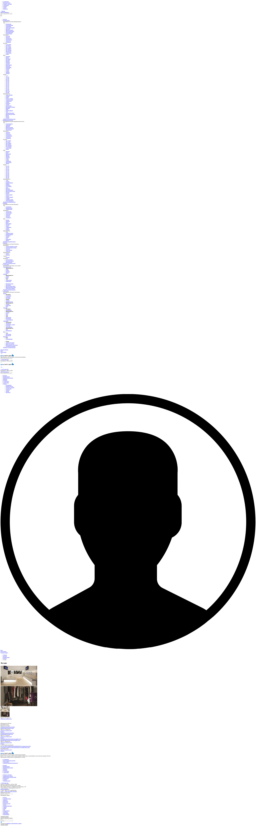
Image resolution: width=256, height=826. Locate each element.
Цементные (8, 281)
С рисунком (8, 52)
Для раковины (9, 327)
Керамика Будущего (10, 107)
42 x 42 (7, 86)
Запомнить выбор (4, 816)
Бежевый (8, 56)
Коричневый (9, 65)
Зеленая (7, 229)
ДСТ (7, 238)
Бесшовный (8, 24)
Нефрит (7, 184)
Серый (7, 69)
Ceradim (7, 198)
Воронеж (5, 800)
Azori (7, 180)
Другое (4, 384)
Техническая (9, 129)
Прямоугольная (9, 301)
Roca (7, 306)
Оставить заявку (4, 652)
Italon (7, 109)
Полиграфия (6, 761)
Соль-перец (8, 44)
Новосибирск (6, 814)
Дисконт (5, 6)
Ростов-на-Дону (6, 803)
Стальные (8, 297)
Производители (6, 2)
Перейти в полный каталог (9, 119)
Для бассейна (9, 212)
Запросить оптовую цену (6, 718)
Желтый (8, 61)
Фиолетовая (8, 162)
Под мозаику (9, 145)
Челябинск (5, 812)
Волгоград (5, 802)
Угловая (7, 300)
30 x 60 (7, 83)
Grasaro (7, 102)
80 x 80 (7, 92)
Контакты (5, 8)
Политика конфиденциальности (10, 763)
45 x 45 (7, 87)
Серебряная (8, 227)
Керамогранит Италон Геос (7, 734)
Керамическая (9, 208)
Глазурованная (9, 123)
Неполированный (10, 31)
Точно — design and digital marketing (9, 791)
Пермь (4, 808)
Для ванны (8, 323)
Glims (7, 269)
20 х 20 (7, 79)
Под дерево (8, 46)
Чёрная (7, 163)
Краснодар (5, 801)
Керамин (8, 108)
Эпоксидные (9, 280)
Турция (7, 117)
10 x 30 (7, 167)
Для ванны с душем (10, 324)
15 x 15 (7, 77)
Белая (7, 152)
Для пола (8, 36)
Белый (7, 57)
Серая (7, 158)
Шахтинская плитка (10, 114)
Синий (7, 71)
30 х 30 (7, 81)
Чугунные (8, 298)
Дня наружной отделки (11, 247)
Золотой (8, 63)
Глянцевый (8, 26)
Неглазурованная (10, 128)
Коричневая (8, 223)
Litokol (7, 270)
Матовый (8, 28)
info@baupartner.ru (5, 12)
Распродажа (6, 778)
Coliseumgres (9, 101)
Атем (7, 187)
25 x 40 (7, 173)
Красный (8, 66)
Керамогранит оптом (8, 776)
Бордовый (8, 59)
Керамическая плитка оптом (9, 777)
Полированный (9, 32)
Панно (7, 54)
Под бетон (8, 45)
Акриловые (8, 295)
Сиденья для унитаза (10, 346)
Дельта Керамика (10, 200)
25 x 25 (7, 172)
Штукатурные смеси (10, 286)
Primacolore (8, 239)
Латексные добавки (10, 288)
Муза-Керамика (9, 190)
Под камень (8, 48)
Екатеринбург (6, 810)
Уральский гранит (10, 113)
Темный (8, 72)
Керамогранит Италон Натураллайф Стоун (10, 740)
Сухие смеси (6, 264)
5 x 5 (7, 75)
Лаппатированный (10, 27)
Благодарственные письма (9, 760)
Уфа (4, 809)
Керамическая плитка (8, 120)
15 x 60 (7, 78)
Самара (5, 807)
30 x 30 (7, 174)
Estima (7, 97)
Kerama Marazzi (9, 110)
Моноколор (8, 51)
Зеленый (8, 62)
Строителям (6, 5)
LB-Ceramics (9, 105)
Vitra (7, 111)
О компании (6, 1)
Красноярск (6, 813)
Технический (9, 33)
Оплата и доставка (7, 4)
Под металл (8, 49)
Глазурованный (9, 25)
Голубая (7, 224)
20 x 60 (7, 80)
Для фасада (8, 42)
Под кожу (8, 141)
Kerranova (8, 103)
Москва (5, 797)
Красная (8, 157)
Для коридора (9, 39)
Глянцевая (8, 125)
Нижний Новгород (7, 806)
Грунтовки (8, 285)
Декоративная (9, 209)
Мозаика (5, 203)
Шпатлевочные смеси (11, 287)
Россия (7, 116)
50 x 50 (7, 89)
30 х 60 (7, 175)
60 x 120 (8, 91)
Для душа (8, 325)
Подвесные (8, 318)
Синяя (7, 159)
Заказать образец (4, 349)
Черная (7, 220)
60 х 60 (7, 90)
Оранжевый (8, 67)
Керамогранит (6, 20)
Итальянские (9, 330)
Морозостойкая (9, 127)
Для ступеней (9, 250)
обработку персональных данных (14, 823)
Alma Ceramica (9, 194)
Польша (7, 192)
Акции (4, 7)
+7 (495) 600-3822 (5, 359)
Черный (7, 73)
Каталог (5, 19)
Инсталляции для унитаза (12, 345)
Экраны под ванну (10, 342)
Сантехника (6, 291)
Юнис (7, 273)
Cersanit (7, 96)
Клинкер (5, 242)
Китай (7, 115)
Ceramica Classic (9, 99)
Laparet (7, 104)
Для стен (8, 37)
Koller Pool (8, 305)
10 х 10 (7, 166)
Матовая (8, 126)
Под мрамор (8, 50)
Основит (8, 271)
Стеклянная (8, 206)
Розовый (8, 68)
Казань (4, 804)
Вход (2, 351)
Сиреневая (8, 161)
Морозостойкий (9, 30)
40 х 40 (7, 85)
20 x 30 (7, 170)
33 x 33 (7, 84)
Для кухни (8, 40)
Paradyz (7, 253)
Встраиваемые (9, 339)
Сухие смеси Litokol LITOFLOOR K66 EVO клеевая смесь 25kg (15, 747)
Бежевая (8, 151)
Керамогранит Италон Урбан (7, 728)
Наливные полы (9, 283)
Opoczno (8, 254)
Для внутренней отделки (11, 246)
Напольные (8, 317)
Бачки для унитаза (10, 343)
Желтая (7, 155)
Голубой (8, 60)
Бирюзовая (8, 153)
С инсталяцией (9, 319)
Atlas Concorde (9, 95)
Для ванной (8, 38)
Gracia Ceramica (9, 98)
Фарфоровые (9, 310)
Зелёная (7, 156)
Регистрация (3, 352)
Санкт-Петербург (7, 798)
